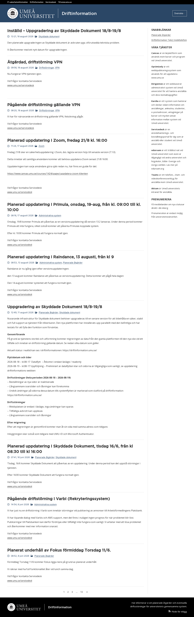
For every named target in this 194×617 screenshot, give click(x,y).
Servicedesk (51, 2)
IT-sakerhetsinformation (17, 2)
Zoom (41, 146)
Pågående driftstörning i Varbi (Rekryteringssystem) (58, 498)
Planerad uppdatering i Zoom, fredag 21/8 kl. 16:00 (57, 140)
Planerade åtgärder (73, 262)
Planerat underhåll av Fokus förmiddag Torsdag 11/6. (59, 550)
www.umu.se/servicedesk (20, 85)
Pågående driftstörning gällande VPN (43, 104)
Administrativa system (50, 215)
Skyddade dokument (49, 36)
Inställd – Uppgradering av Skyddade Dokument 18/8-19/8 (64, 30)
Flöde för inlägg (179, 611)
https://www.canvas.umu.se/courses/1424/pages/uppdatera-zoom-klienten (47, 173)
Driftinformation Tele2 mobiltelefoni (169, 40)
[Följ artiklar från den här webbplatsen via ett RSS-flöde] (169, 612)
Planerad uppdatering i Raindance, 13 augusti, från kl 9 (60, 257)
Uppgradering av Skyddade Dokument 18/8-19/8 (54, 306)
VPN (57, 67)
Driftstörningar (46, 67)
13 (81, 592)
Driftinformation (36, 2)
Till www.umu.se (65, 2)
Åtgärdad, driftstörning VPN (34, 62)
